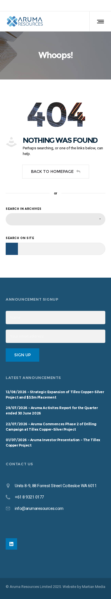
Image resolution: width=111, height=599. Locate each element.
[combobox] (55, 219)
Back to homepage (52, 171)
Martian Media (93, 587)
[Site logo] (25, 21)
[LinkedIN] (11, 544)
